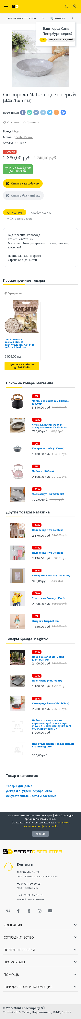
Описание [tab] (14, 212)
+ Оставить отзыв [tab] (19, 218)
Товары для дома (19, 786)
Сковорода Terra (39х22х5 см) (50, 703)
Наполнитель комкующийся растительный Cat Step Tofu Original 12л (20, 343)
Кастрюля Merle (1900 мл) (48, 448)
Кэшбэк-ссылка (41, 212)
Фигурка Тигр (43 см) (45, 621)
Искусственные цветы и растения (31, 796)
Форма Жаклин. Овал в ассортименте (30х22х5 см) (49, 426)
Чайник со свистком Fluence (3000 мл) (50, 402)
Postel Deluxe (24, 137)
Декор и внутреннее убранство (29, 791)
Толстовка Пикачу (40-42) (48, 598)
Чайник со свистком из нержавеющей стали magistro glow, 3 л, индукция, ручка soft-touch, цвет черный (52, 724)
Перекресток (14, 293)
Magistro (17, 131)
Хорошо (40, 834)
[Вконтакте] (8, 911)
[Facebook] (18, 911)
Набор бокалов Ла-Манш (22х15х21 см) (48, 658)
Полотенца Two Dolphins (47, 530)
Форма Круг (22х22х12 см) (48, 494)
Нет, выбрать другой (61, 39)
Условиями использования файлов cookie (46, 824)
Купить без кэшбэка (25, 195)
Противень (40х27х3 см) (47, 680)
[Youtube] (50, 911)
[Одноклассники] (29, 911)
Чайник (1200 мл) (43, 471)
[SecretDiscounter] (15, 6)
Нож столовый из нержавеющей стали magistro (53, 745)
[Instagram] (40, 911)
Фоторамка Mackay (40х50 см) (51, 575)
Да (43, 39)
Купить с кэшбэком (24, 183)
